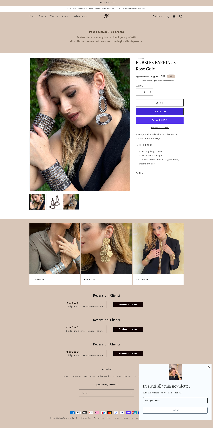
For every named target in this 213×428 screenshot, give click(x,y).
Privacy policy (99, 418)
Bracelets (37, 280)
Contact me (76, 376)
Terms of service (113, 418)
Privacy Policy (104, 376)
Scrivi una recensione (128, 305)
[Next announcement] (183, 3)
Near (65, 376)
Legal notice (90, 376)
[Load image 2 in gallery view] (54, 202)
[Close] (209, 367)
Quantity (139, 86)
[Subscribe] (130, 393)
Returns (117, 376)
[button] (42, 16)
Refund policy (86, 418)
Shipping (151, 81)
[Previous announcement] (30, 3)
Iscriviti (175, 410)
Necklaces (140, 280)
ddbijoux (59, 418)
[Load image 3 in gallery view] (71, 202)
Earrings (88, 280)
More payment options (160, 127)
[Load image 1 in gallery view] (37, 202)
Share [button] (142, 173)
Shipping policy (127, 418)
